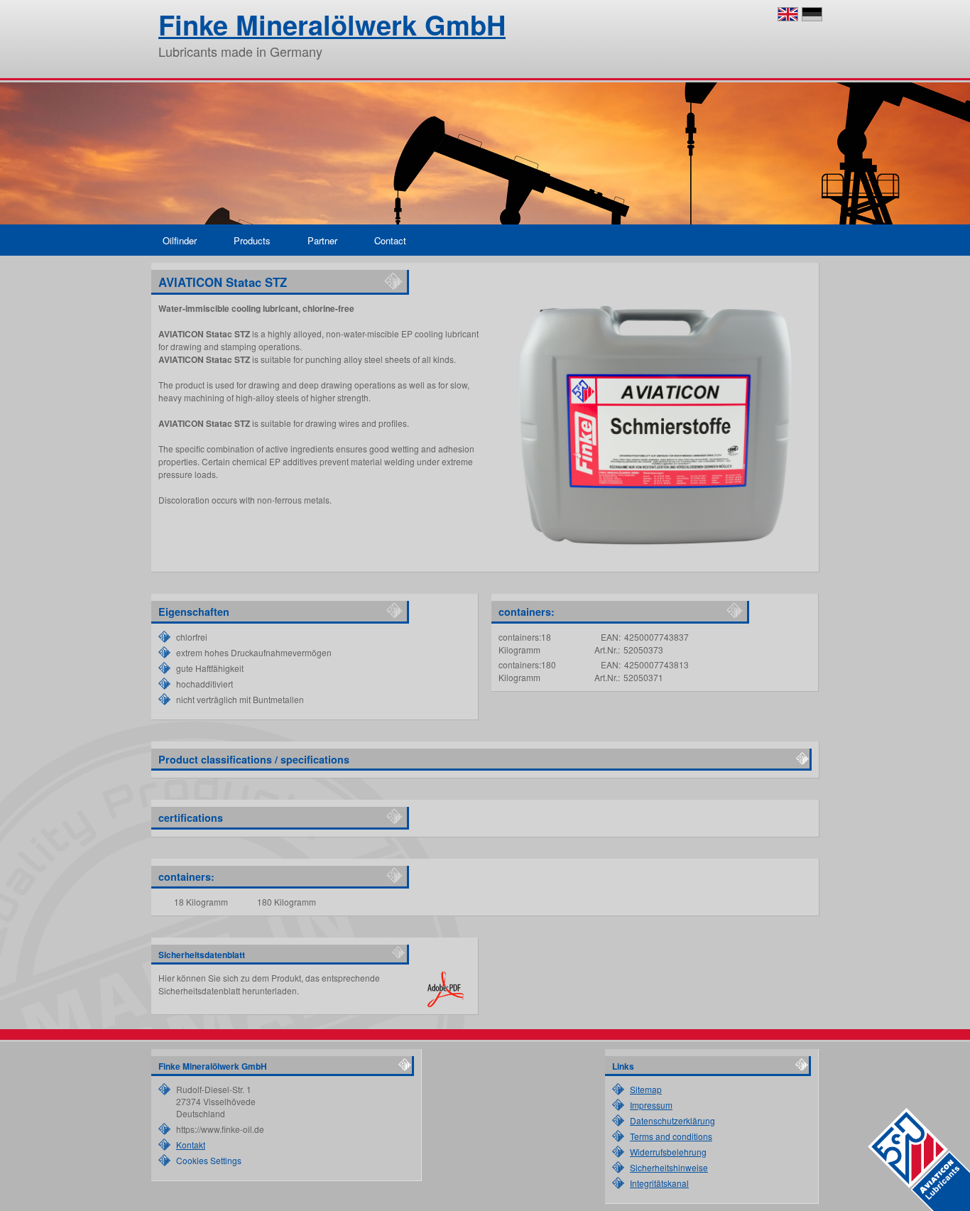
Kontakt (190, 1145)
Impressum (651, 1105)
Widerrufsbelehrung (668, 1152)
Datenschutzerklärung (672, 1120)
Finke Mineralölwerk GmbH (332, 24)
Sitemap (646, 1089)
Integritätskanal (659, 1183)
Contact (390, 240)
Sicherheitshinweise (669, 1167)
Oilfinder (180, 240)
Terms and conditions (671, 1136)
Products (252, 240)
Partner (322, 240)
